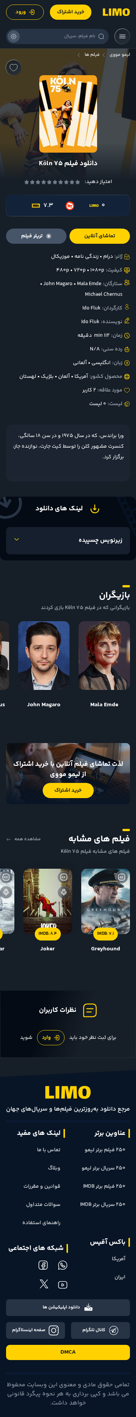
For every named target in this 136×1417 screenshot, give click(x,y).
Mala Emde (89, 284)
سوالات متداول (43, 1205)
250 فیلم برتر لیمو (105, 1150)
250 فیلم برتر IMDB (104, 1186)
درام (108, 256)
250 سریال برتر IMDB (102, 1205)
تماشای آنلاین (99, 236)
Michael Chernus (103, 294)
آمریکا (81, 376)
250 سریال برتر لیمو (103, 1168)
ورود (20, 12)
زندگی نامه (86, 256)
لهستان (27, 376)
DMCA (68, 1352)
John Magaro (58, 284)
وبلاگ (54, 1168)
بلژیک (47, 376)
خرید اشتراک (70, 12)
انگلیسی (101, 363)
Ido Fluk (91, 308)
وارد (46, 1038)
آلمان (64, 376)
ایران (119, 1277)
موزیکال (60, 256)
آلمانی (80, 363)
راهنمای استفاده (41, 1223)
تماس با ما (48, 1150)
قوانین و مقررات (41, 1186)
